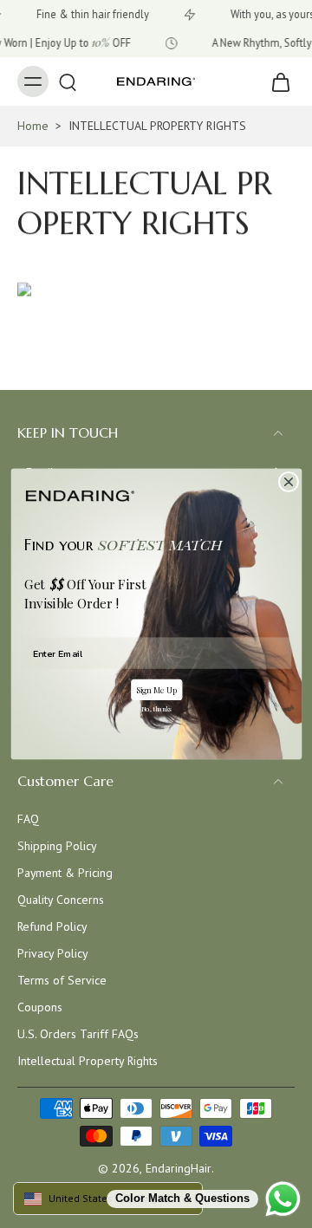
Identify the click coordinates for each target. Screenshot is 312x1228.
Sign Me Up (155, 690)
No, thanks (155, 709)
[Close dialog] (288, 481)
